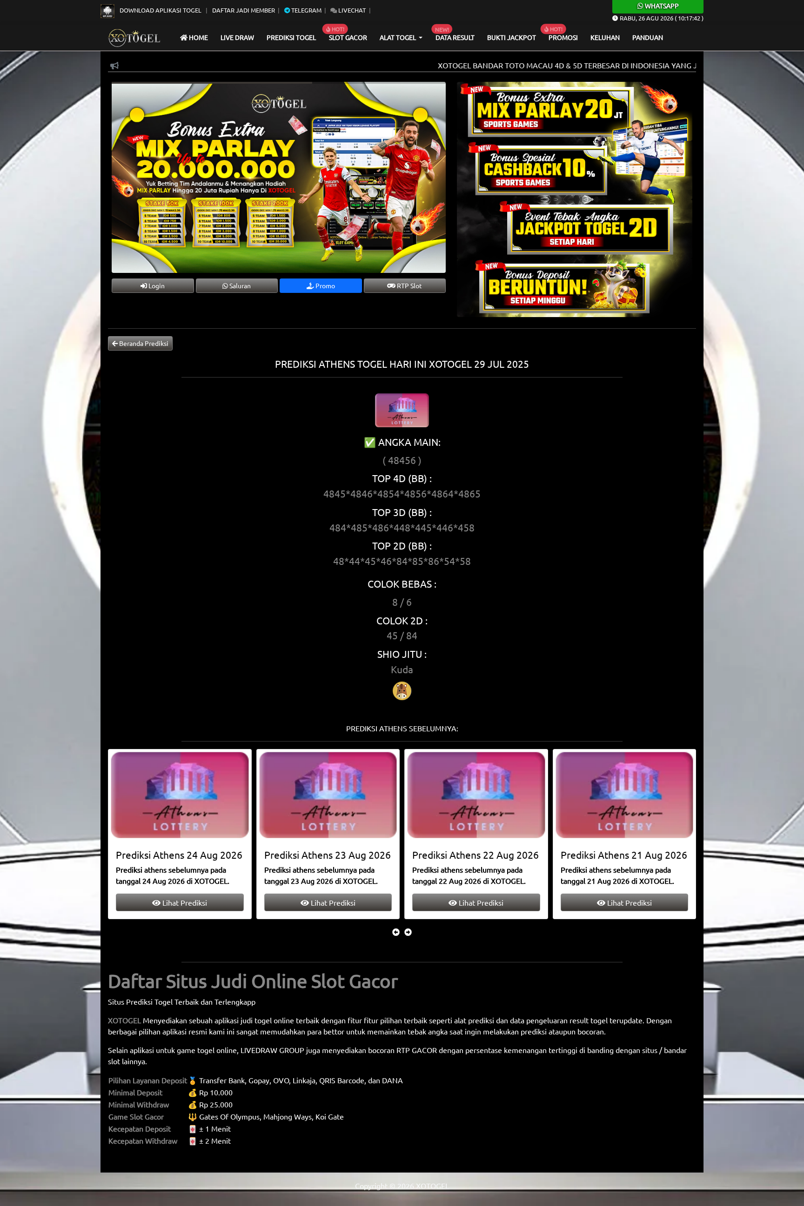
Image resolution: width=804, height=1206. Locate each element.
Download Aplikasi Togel (160, 10)
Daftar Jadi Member (243, 10)
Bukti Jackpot (511, 37)
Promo (324, 285)
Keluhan (605, 37)
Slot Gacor (348, 37)
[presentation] (396, 931)
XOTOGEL (124, 1020)
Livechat (351, 10)
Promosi (563, 37)
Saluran (239, 285)
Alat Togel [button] (398, 37)
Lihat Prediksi (184, 902)
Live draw (237, 37)
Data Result (455, 37)
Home (198, 37)
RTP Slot (408, 285)
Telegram (306, 10)
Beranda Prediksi (143, 343)
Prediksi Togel (291, 37)
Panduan (647, 37)
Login (156, 285)
